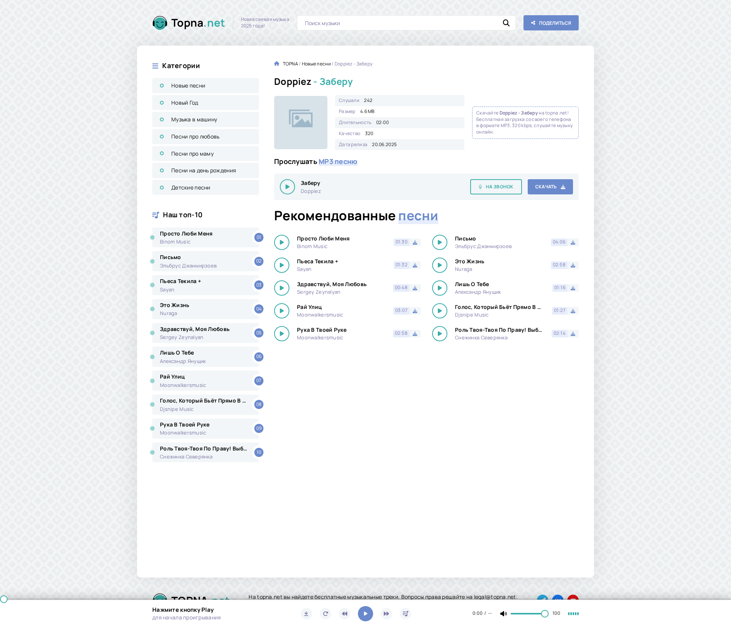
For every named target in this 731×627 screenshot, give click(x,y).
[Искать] (506, 22)
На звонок (500, 186)
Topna (198, 22)
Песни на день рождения (203, 170)
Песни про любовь (195, 136)
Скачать (546, 186)
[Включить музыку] (365, 613)
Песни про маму (192, 153)
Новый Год (184, 102)
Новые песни (188, 85)
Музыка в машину (194, 119)
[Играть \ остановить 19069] (287, 186)
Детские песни (191, 187)
